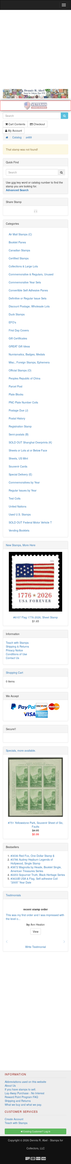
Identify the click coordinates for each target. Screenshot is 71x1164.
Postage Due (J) (18, 410)
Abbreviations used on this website (25, 1082)
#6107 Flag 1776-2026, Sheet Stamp (35, 617)
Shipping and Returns (18, 1101)
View (35, 931)
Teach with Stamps (17, 643)
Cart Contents (16, 124)
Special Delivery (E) (20, 474)
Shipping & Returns (17, 646)
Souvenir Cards (18, 466)
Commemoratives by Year (24, 482)
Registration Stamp (20, 426)
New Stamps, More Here (20, 545)
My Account (14, 130)
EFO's (12, 322)
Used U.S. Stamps (20, 514)
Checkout (39, 124)
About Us (10, 1085)
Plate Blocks (16, 394)
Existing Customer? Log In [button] (36, 1131)
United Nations (17, 506)
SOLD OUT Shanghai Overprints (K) (30, 442)
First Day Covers (19, 330)
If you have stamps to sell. (20, 1089)
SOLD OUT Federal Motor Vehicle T (30, 522)
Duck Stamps (17, 314)
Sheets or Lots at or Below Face (28, 450)
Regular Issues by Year (23, 490)
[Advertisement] (35, 49)
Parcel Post (15, 386)
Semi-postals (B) (19, 434)
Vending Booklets (19, 530)
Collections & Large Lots (23, 266)
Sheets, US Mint (18, 458)
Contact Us (12, 658)
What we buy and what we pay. (23, 1104)
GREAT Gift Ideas (19, 346)
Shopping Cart (14, 672)
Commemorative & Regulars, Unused (31, 274)
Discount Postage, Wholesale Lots (29, 306)
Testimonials (13, 895)
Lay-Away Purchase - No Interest (24, 1093)
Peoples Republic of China (24, 378)
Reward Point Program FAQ (21, 1097)
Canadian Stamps (19, 250)
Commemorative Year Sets (25, 282)
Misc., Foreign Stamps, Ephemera (29, 362)
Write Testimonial (35, 947)
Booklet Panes (17, 242)
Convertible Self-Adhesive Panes (28, 290)
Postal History (17, 418)
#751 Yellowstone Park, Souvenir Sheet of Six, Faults (35, 824)
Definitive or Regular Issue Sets (27, 298)
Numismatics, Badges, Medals (27, 354)
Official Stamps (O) (20, 370)
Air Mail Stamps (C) (20, 234)
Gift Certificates (18, 338)
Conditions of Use (16, 654)
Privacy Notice (14, 650)
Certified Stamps (19, 258)
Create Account (14, 1119)
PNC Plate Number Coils (23, 402)
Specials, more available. (21, 750)
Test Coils (14, 498)
